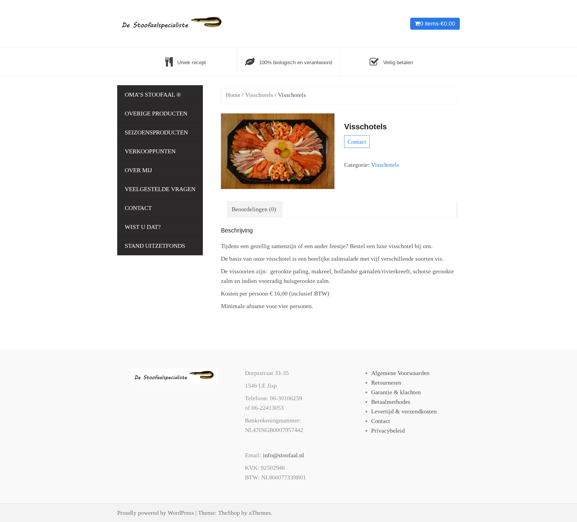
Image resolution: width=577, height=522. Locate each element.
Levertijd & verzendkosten (404, 411)
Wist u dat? (143, 227)
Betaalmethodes (390, 401)
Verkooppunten (150, 151)
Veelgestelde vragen (160, 189)
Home (233, 95)
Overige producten (156, 113)
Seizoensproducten (156, 132)
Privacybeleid (388, 430)
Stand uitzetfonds (155, 245)
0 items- (437, 23)
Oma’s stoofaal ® (153, 94)
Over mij (138, 170)
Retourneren (386, 382)
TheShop (229, 512)
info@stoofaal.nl (283, 455)
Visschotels (259, 95)
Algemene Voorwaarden (400, 373)
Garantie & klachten (396, 392)
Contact (138, 208)
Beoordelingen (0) (254, 209)
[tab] (253, 209)
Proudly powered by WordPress (155, 512)
